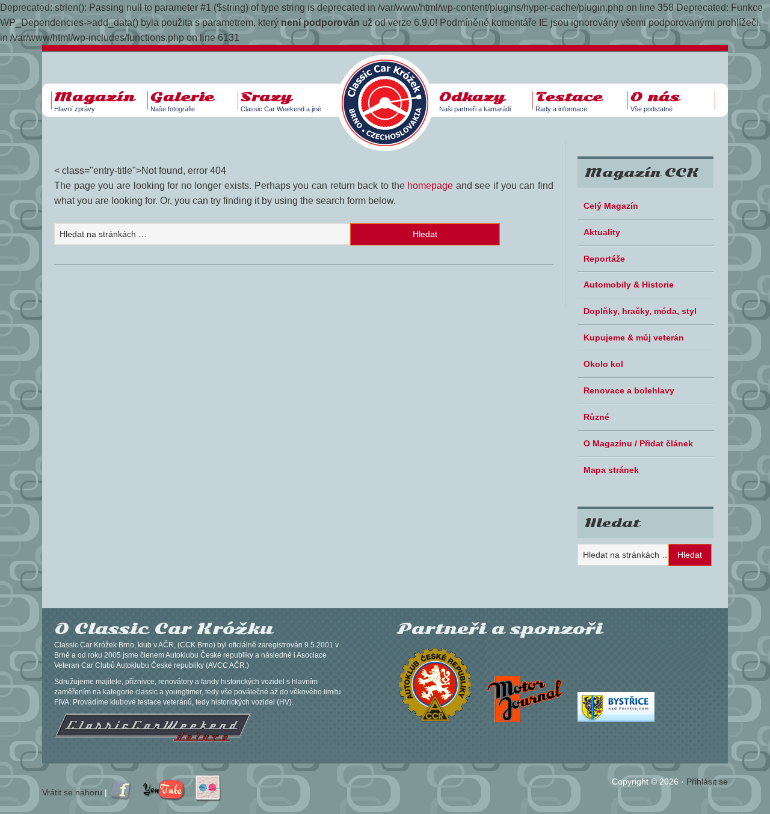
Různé (596, 417)
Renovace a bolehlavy (629, 390)
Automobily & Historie (629, 284)
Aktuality (602, 232)
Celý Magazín (611, 206)
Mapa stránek (611, 470)
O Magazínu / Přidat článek (638, 443)
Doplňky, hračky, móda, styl (640, 311)
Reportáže (604, 259)
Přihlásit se (707, 781)
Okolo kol (603, 364)
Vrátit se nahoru (72, 792)
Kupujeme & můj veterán (634, 337)
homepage (430, 185)
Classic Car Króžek (391, 93)
